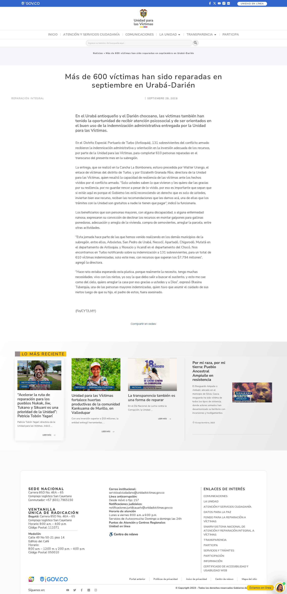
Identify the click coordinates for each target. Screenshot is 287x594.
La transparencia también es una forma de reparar (151, 397)
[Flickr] (228, 3)
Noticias (98, 53)
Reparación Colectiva (100, 387)
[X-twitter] (214, 3)
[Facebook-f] (209, 3)
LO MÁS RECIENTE (43, 354)
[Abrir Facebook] (82, 590)
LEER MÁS (47, 435)
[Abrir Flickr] (89, 590)
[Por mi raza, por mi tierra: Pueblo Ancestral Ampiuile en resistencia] (252, 392)
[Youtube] (219, 3)
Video (24, 386)
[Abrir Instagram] (96, 590)
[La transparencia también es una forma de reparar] (152, 374)
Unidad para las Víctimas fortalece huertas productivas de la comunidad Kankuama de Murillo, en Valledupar (96, 404)
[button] (31, 3)
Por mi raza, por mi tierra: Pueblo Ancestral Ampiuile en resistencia (208, 371)
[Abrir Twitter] (75, 590)
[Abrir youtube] (68, 590)
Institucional (28, 382)
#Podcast (241, 399)
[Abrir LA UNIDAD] (179, 34)
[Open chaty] (280, 587)
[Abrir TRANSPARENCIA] (215, 34)
